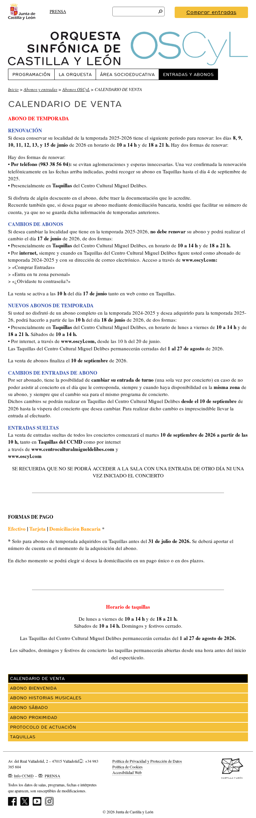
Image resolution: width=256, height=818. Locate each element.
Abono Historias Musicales (45, 697)
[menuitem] (31, 74)
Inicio (13, 89)
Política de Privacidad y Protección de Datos (147, 761)
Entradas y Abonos (188, 74)
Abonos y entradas (40, 89)
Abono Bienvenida (33, 688)
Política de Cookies (127, 766)
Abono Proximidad (33, 717)
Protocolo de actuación (43, 727)
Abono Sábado (29, 707)
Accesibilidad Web (127, 772)
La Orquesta (75, 74)
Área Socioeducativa (127, 74)
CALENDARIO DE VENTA (37, 678)
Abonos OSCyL (76, 89)
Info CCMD (24, 775)
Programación (31, 74)
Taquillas (22, 736)
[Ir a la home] (128, 48)
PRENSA (58, 11)
